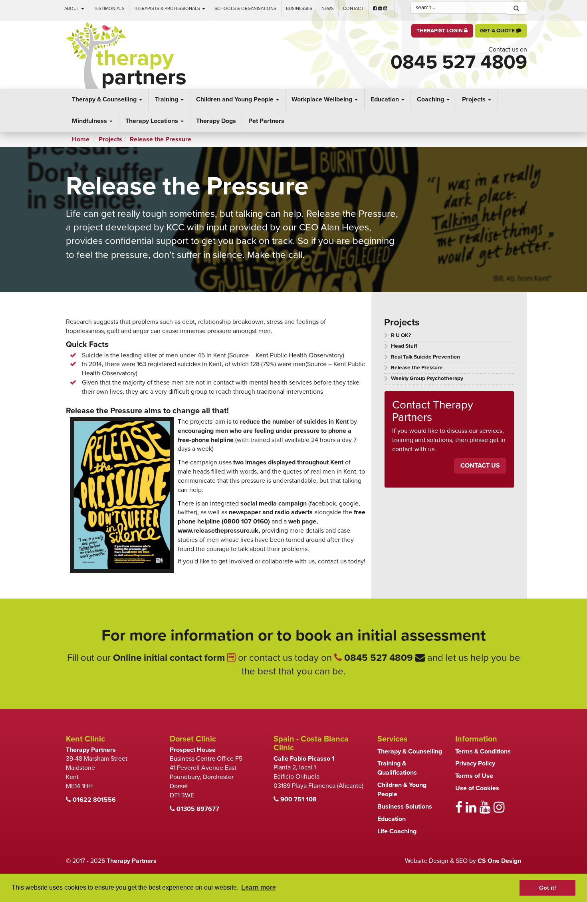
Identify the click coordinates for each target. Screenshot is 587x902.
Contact (353, 8)
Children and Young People (235, 99)
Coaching (431, 99)
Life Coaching (396, 831)
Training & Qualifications (397, 768)
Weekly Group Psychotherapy (427, 378)
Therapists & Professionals (167, 8)
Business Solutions (404, 807)
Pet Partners (266, 121)
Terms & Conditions (483, 751)
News (327, 8)
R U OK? (401, 335)
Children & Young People (401, 789)
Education (386, 99)
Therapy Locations (152, 121)
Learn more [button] (258, 887)
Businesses (299, 8)
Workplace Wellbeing (323, 99)
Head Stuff (404, 346)
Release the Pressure (417, 368)
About (72, 8)
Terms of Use (474, 776)
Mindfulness (90, 121)
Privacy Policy (475, 763)
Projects (474, 99)
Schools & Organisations (245, 8)
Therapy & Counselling (105, 99)
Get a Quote (498, 31)
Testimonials (109, 8)
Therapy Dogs (216, 121)
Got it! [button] (547, 887)
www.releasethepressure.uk (218, 531)
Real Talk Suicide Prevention (425, 357)
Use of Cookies (477, 788)
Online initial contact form (170, 658)
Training (167, 99)
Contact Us (480, 466)
